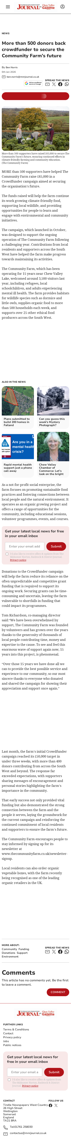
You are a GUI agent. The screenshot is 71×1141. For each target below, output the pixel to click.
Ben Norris (12, 67)
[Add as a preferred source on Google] (33, 83)
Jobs (6, 1041)
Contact (8, 1033)
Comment (58, 992)
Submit (56, 546)
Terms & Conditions (16, 1029)
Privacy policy (12, 1037)
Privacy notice (18, 560)
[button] (8, 7)
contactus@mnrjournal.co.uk (28, 1133)
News (5, 33)
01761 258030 (23, 1127)
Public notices (12, 1045)
